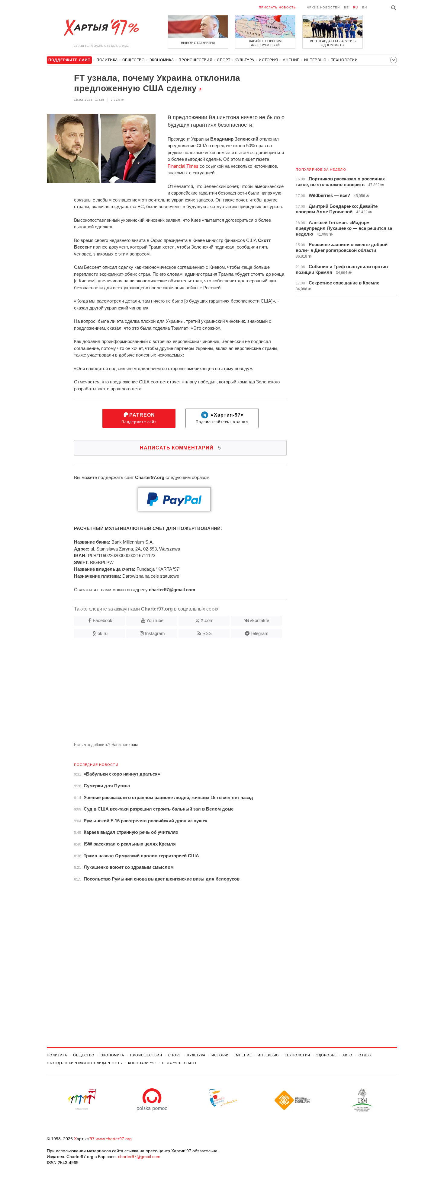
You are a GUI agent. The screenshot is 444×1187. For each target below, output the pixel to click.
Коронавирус (142, 1063)
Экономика (161, 60)
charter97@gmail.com (139, 1156)
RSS (207, 633)
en (364, 7)
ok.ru (103, 633)
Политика (107, 60)
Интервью (315, 60)
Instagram (155, 633)
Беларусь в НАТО (179, 1063)
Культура (244, 60)
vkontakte (259, 620)
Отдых (365, 1055)
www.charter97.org (114, 1138)
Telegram (259, 633)
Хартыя (101, 27)
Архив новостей (323, 7)
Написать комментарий (180, 447)
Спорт (223, 60)
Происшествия (195, 60)
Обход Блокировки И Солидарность (84, 1063)
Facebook (102, 620)
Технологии (344, 60)
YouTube (154, 620)
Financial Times (183, 166)
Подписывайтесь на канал (222, 418)
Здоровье (326, 1055)
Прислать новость (277, 7)
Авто (347, 1055)
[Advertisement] (167, 692)
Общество (133, 60)
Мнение (291, 60)
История (268, 60)
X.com (207, 620)
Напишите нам (124, 744)
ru (355, 7)
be (346, 7)
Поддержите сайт (138, 418)
